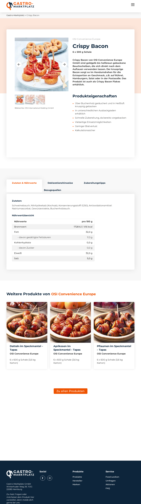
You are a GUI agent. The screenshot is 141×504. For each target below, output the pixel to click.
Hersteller (77, 480)
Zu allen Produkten (70, 391)
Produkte (77, 477)
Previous (19, 64)
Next (64, 64)
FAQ (108, 488)
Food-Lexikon (112, 477)
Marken (76, 484)
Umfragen (111, 480)
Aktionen (110, 484)
